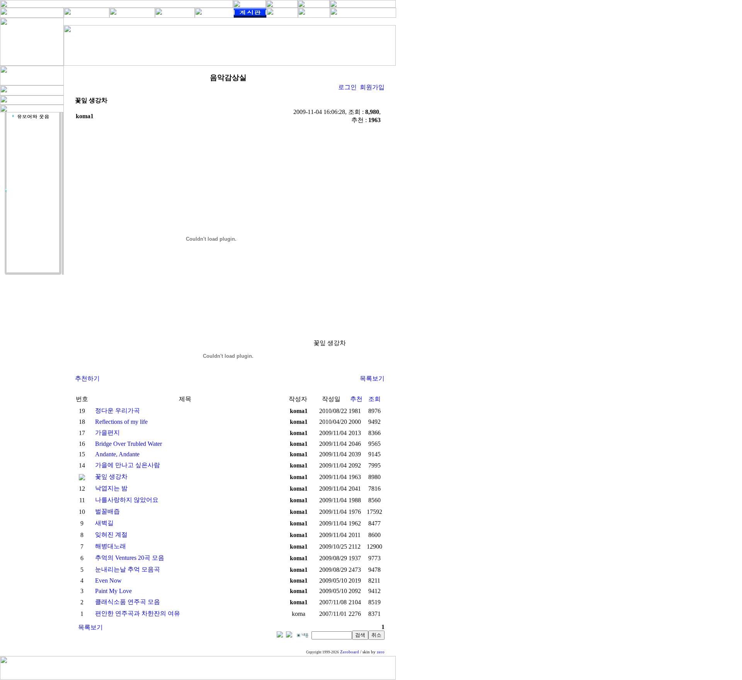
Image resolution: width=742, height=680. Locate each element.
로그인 (347, 87)
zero (381, 652)
